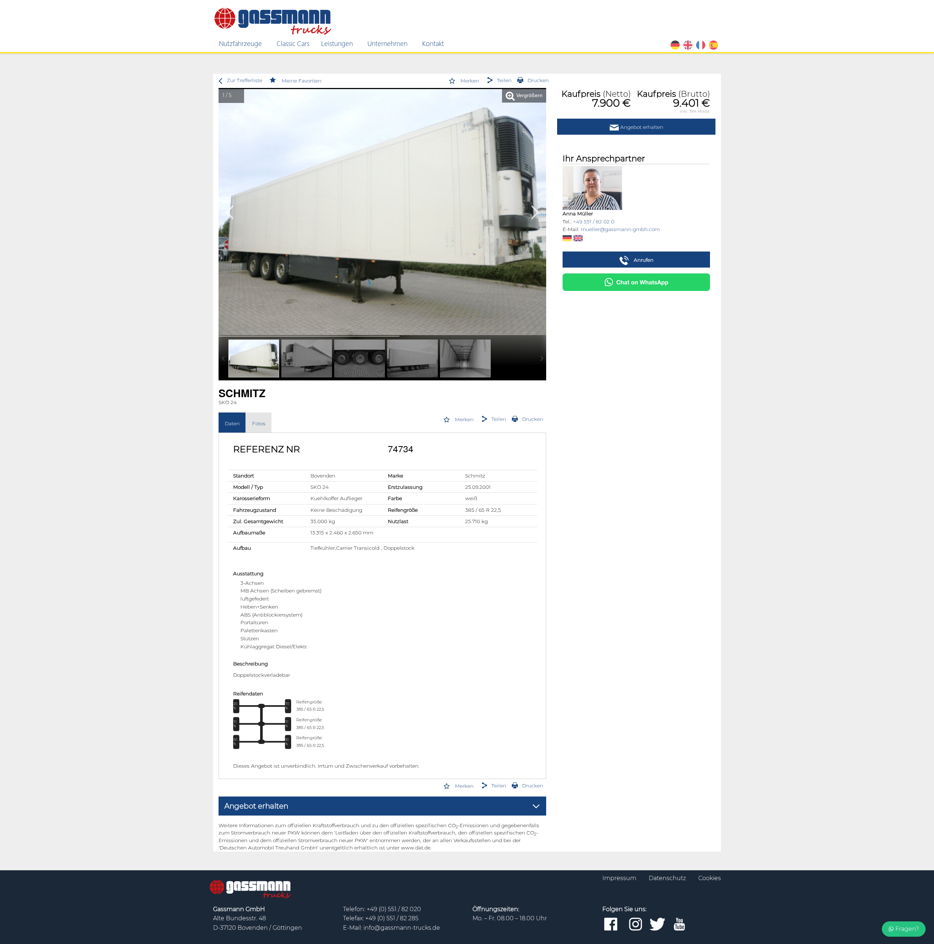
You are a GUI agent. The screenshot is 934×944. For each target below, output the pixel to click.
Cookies (709, 878)
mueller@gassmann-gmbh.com (620, 229)
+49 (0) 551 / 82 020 (394, 909)
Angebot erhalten (641, 127)
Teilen (504, 80)
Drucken (538, 80)
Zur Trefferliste (244, 80)
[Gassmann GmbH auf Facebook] (611, 925)
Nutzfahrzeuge (240, 43)
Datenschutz (668, 878)
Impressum (620, 878)
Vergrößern (529, 95)
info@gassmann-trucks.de (401, 927)
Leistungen (337, 43)
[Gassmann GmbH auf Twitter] (657, 925)
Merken (469, 81)
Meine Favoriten (301, 81)
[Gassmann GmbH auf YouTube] (679, 925)
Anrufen (642, 260)
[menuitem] (242, 43)
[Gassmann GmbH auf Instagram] (636, 925)
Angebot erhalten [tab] (256, 806)
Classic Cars (293, 43)
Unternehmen (387, 43)
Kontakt (433, 43)
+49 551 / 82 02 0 (593, 222)
